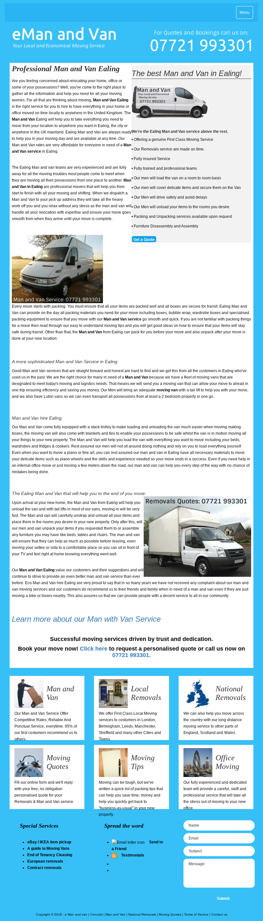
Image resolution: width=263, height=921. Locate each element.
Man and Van (115, 914)
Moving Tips (143, 762)
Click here (93, 648)
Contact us (219, 914)
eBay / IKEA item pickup (49, 842)
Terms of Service (196, 914)
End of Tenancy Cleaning (49, 855)
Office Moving (227, 762)
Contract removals (44, 868)
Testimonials (132, 855)
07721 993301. (131, 655)
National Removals (231, 693)
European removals (45, 861)
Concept (96, 914)
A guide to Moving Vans (48, 848)
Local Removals (146, 693)
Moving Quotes (58, 762)
